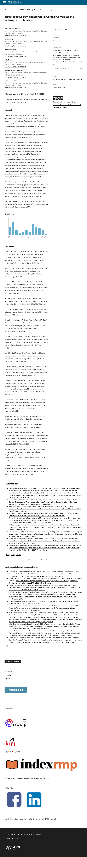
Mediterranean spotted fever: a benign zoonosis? (38, 608)
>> (20, 555)
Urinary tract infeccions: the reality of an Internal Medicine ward (32, 534)
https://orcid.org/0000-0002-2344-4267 (15, 56)
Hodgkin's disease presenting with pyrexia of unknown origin (42, 626)
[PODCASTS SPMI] (16, 692)
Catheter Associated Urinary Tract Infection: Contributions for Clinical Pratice (50, 513)
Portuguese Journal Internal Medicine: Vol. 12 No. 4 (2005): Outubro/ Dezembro (50, 491)
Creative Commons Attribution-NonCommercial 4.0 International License (67, 105)
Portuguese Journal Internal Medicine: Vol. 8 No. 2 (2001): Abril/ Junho (50, 642)
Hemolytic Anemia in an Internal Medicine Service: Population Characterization (37, 587)
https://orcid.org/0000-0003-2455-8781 (15, 87)
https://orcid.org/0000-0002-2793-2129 (15, 77)
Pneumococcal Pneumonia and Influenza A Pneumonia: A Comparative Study (42, 502)
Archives (14, 10)
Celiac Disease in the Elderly (48, 601)
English (7, 678)
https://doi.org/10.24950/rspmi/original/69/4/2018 (26, 94)
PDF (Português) (61, 29)
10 (17, 555)
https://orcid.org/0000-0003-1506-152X (15, 35)
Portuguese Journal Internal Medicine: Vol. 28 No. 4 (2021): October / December (37, 576)
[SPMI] (13, 851)
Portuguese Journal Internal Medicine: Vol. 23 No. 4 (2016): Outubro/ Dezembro (37, 516)
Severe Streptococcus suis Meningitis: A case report (45, 520)
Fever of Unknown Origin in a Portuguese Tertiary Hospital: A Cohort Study (42, 581)
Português (8, 675)
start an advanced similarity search (26, 560)
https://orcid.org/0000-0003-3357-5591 (15, 46)
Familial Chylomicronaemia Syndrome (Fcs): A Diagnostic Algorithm (52, 574)
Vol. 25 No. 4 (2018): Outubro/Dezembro (33, 10)
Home (6, 10)
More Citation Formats (62, 68)
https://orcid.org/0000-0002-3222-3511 (15, 67)
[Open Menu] (4, 2)
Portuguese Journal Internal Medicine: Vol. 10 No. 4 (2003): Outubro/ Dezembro (46, 635)
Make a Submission (12, 661)
